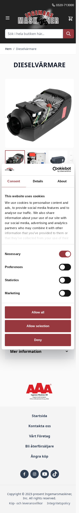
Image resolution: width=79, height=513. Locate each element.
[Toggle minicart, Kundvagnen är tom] (70, 18)
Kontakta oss (39, 426)
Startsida (39, 416)
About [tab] (62, 181)
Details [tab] (38, 181)
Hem (8, 49)
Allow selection (38, 326)
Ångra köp (39, 456)
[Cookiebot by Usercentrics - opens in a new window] (53, 169)
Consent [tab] (13, 181)
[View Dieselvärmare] (15, 160)
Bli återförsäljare (39, 446)
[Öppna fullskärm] (39, 113)
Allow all (38, 312)
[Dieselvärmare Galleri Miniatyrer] (39, 160)
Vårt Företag (39, 436)
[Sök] (68, 33)
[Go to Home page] (39, 18)
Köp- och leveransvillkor (26, 503)
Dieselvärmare (26, 49)
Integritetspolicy (58, 503)
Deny (38, 340)
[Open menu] (7, 17)
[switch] (65, 267)
